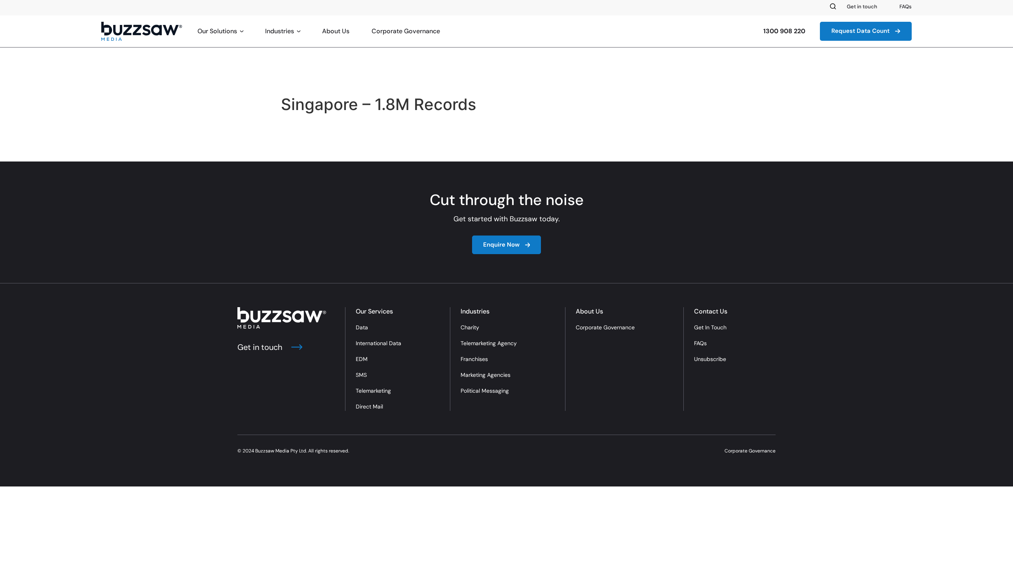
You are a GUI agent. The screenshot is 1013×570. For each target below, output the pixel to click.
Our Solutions (217, 31)
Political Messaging (485, 390)
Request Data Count (860, 31)
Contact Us (710, 311)
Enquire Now (501, 245)
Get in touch (862, 6)
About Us (335, 31)
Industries (279, 31)
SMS (361, 374)
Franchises (474, 359)
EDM (362, 359)
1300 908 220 (784, 31)
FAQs (905, 6)
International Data (378, 343)
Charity (470, 327)
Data (362, 327)
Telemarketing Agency (489, 343)
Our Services (374, 311)
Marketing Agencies (485, 374)
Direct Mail (369, 406)
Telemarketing (373, 390)
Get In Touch (710, 327)
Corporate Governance (406, 31)
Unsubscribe (710, 359)
